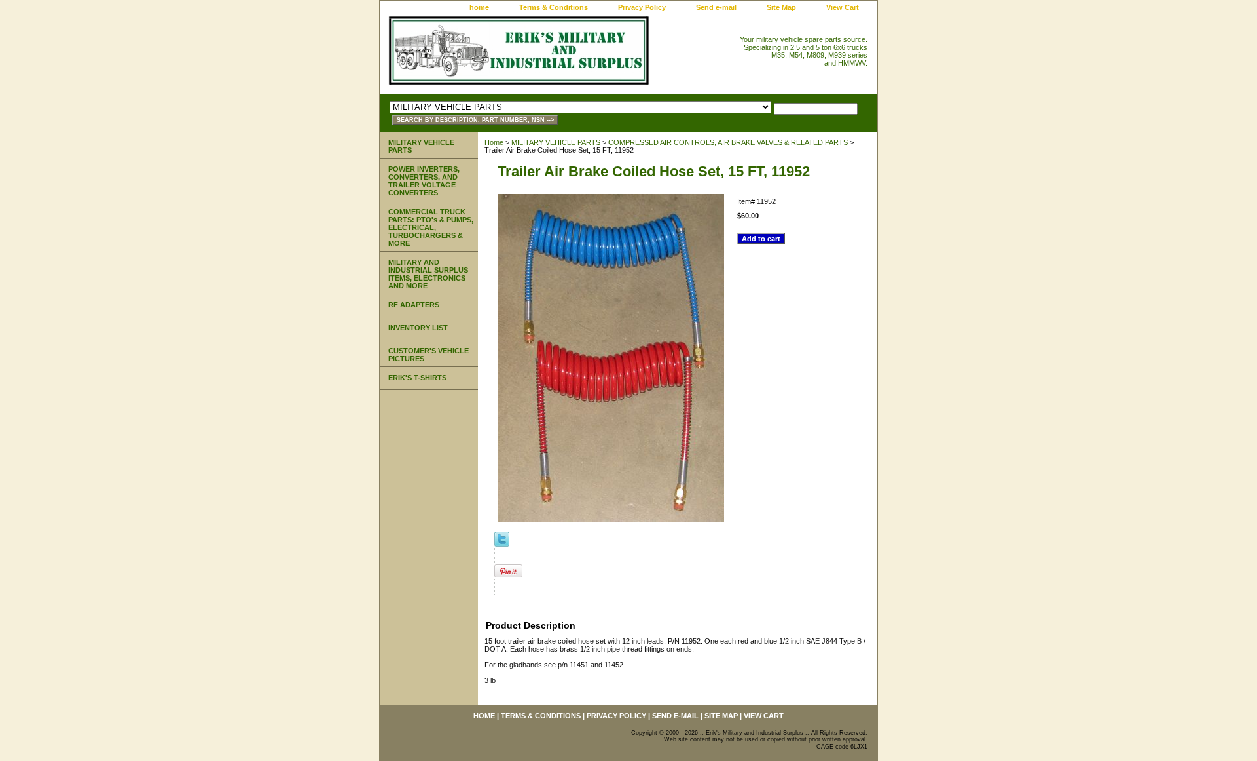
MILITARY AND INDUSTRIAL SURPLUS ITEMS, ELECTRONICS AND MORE (428, 274)
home (479, 7)
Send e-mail (716, 7)
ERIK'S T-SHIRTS (417, 377)
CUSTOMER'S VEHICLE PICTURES (428, 354)
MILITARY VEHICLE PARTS (555, 142)
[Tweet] (501, 544)
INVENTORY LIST (418, 328)
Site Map (781, 7)
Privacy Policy (642, 7)
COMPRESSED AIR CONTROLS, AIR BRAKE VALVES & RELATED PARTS (728, 142)
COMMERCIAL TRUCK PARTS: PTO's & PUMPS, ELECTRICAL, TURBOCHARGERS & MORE (430, 227)
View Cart (842, 7)
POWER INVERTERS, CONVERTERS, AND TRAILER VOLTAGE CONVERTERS (424, 181)
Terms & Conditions (553, 7)
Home (493, 142)
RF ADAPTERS (413, 305)
